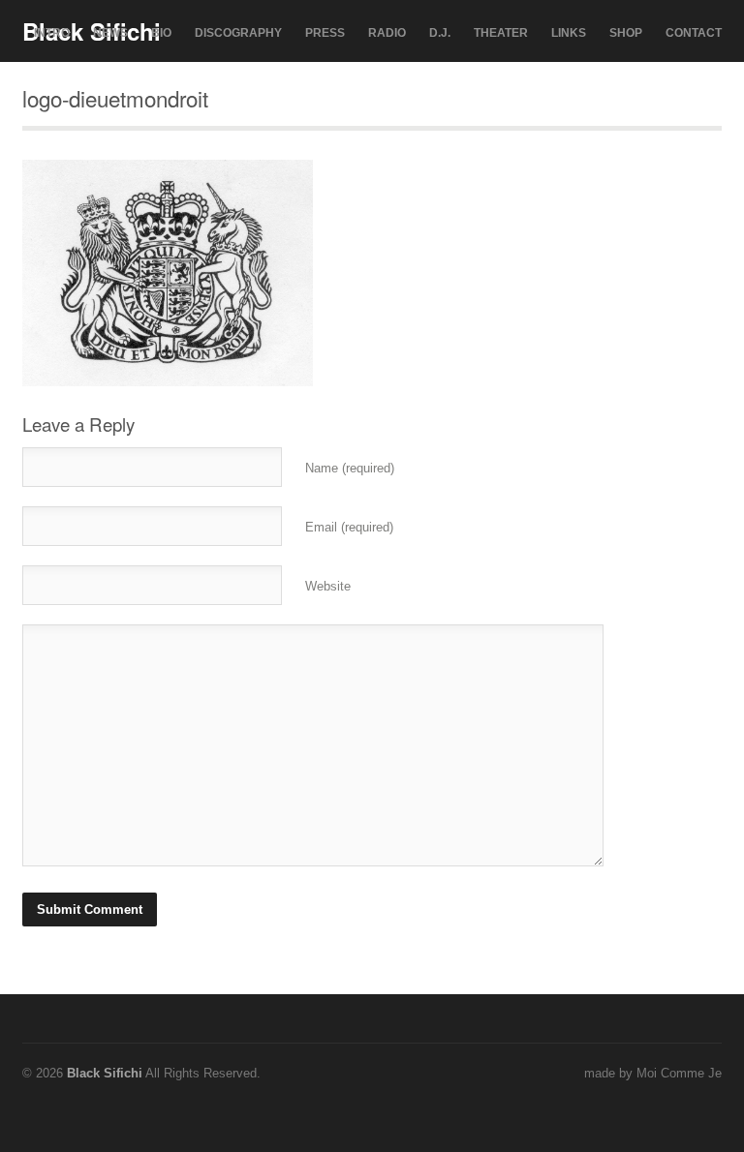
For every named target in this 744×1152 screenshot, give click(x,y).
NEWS (110, 33)
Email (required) (349, 527)
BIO (161, 33)
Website (328, 586)
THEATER (501, 33)
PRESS (325, 33)
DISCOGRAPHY (238, 33)
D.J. (439, 33)
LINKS (568, 33)
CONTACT (694, 33)
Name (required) (349, 468)
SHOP (625, 33)
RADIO (387, 33)
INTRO (52, 33)
